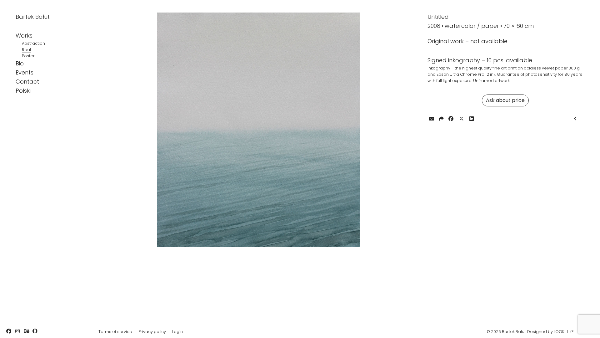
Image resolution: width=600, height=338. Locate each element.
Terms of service (115, 331)
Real (26, 49)
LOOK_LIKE (563, 331)
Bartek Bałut (33, 17)
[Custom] (35, 331)
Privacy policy (152, 331)
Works (24, 35)
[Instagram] (17, 331)
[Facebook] (9, 331)
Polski (23, 91)
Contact (27, 81)
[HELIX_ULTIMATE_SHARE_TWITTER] (461, 119)
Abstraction (33, 43)
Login (177, 331)
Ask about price (505, 100)
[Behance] (26, 331)
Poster (28, 56)
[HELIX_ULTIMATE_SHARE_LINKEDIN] (472, 119)
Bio (20, 63)
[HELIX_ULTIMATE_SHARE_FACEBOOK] (451, 119)
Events (24, 72)
